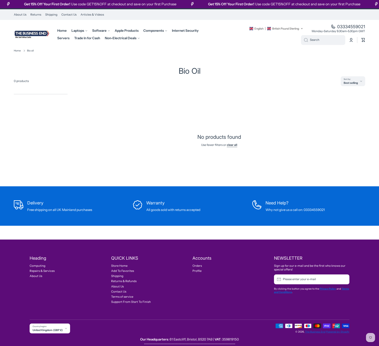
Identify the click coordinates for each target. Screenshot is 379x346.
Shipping (117, 276)
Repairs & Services (42, 271)
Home (17, 50)
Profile (197, 271)
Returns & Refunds (124, 281)
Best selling (351, 82)
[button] (276, 28)
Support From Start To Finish (131, 302)
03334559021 (351, 26)
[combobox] (323, 40)
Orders (197, 266)
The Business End (315, 331)
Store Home (119, 266)
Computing (37, 266)
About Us (36, 276)
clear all (232, 145)
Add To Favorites (122, 271)
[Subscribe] (344, 279)
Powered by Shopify (337, 331)
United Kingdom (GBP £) (48, 330)
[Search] (304, 40)
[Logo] (31, 34)
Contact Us (118, 291)
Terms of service (122, 296)
